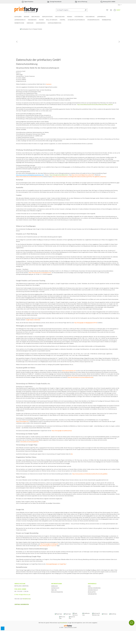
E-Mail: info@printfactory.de (22, 594)
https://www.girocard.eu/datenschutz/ (58, 175)
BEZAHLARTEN (92, 592)
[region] (68, 41)
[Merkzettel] (107, 10)
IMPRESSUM (54, 586)
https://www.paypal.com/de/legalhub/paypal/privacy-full (29, 175)
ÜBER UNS (54, 590)
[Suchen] (85, 10)
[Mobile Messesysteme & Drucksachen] (68, 41)
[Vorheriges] (17, 41)
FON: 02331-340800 (20, 589)
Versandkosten (63, 622)
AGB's (89, 586)
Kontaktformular (27, 598)
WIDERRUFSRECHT (93, 590)
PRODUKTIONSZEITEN (57, 592)
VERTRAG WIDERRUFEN (94, 588)
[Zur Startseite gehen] (26, 10)
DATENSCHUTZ (55, 588)
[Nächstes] (119, 41)
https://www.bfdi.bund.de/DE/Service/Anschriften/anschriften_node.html (95, 104)
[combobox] (70, 10)
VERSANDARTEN (92, 594)
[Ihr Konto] (111, 10)
